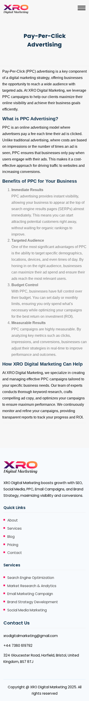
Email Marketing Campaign (30, 593)
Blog (11, 536)
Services (14, 528)
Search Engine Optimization (30, 577)
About (12, 520)
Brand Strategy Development (32, 602)
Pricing (12, 544)
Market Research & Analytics (31, 585)
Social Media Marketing (27, 610)
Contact (14, 552)
